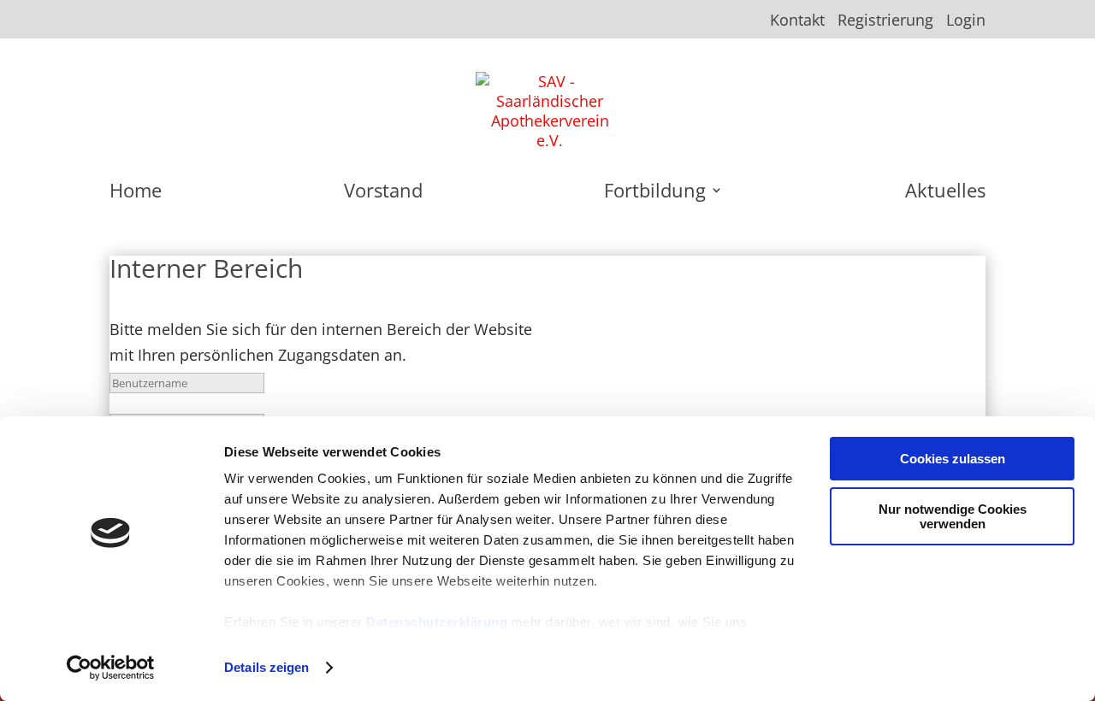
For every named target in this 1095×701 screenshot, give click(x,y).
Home (136, 193)
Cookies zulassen (952, 458)
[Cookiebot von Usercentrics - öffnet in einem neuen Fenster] (111, 667)
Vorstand (383, 193)
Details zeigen (266, 667)
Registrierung (885, 21)
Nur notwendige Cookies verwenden (953, 516)
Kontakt (797, 21)
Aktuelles (945, 193)
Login (966, 21)
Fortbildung (655, 193)
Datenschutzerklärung (436, 622)
